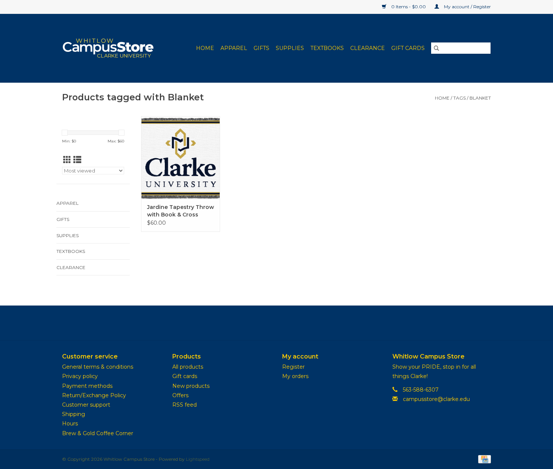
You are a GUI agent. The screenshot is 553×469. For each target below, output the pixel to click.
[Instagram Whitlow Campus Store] (290, 323)
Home (205, 48)
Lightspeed (198, 459)
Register (293, 366)
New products (191, 386)
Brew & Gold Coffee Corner (97, 433)
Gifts (261, 48)
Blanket (480, 98)
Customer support (86, 404)
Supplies (290, 48)
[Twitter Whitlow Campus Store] (276, 323)
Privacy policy (80, 376)
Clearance (367, 48)
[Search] (436, 48)
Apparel (233, 48)
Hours (70, 423)
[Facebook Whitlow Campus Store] (263, 323)
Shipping (73, 414)
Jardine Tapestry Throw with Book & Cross (180, 211)
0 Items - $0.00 (408, 6)
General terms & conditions (97, 366)
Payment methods (87, 386)
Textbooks (327, 48)
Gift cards (408, 48)
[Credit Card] (483, 458)
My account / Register (467, 6)
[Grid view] (67, 160)
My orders (295, 376)
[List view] (77, 160)
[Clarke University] (113, 48)
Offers (180, 395)
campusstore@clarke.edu (436, 399)
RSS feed (184, 404)
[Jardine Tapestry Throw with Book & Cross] (180, 157)
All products (187, 366)
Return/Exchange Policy (94, 395)
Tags (459, 98)
